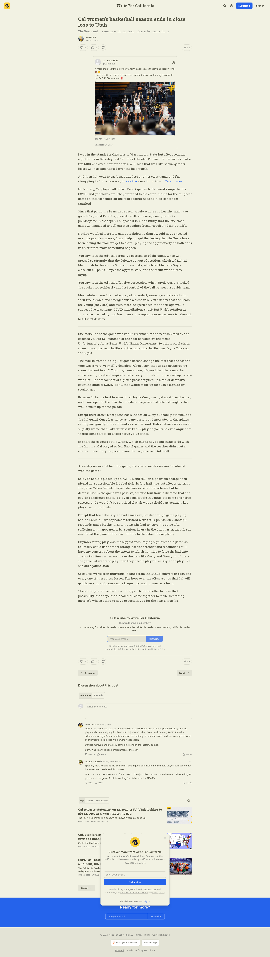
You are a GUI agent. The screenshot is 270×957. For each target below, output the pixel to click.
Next (182, 672)
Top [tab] (82, 800)
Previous (90, 672)
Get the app (150, 942)
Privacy (138, 934)
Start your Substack (127, 942)
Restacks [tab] (98, 695)
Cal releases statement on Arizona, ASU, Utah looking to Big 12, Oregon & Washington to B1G (120, 811)
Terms (147, 934)
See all (84, 887)
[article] (135, 817)
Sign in (260, 5)
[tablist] (91, 695)
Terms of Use (150, 889)
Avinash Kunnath (99, 821)
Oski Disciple (92, 724)
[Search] (225, 6)
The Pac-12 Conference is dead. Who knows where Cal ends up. (112, 817)
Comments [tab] (85, 695)
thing (150, 181)
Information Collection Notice (134, 892)
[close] (165, 838)
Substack (119, 950)
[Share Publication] (231, 6)
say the (131, 181)
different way (172, 181)
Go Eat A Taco (92, 761)
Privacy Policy (158, 892)
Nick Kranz (91, 37)
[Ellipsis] (190, 724)
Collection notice (161, 934)
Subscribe (244, 5)
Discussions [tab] (102, 800)
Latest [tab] (90, 800)
